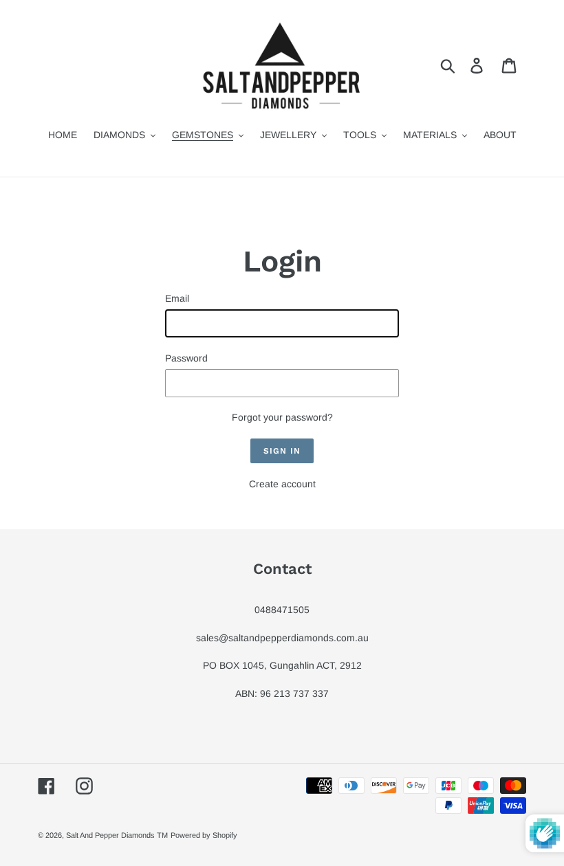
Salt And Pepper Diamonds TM (117, 835)
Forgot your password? (282, 417)
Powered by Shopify (204, 835)
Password (186, 358)
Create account (282, 483)
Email (177, 298)
